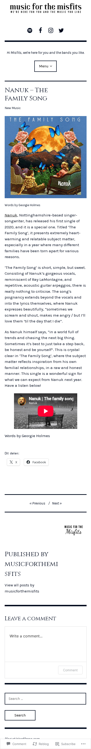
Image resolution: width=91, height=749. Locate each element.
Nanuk (11, 215)
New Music (13, 108)
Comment (70, 670)
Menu (44, 66)
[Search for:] (45, 698)
